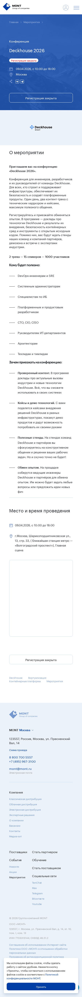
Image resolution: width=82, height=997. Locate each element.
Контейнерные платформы (25, 681)
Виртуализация (37, 677)
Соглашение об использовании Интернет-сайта (37, 944)
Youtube (37, 903)
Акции (13, 871)
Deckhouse (16, 677)
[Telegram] (22, 81)
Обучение (39, 860)
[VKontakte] (17, 81)
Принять (41, 986)
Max (34, 887)
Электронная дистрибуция (25, 809)
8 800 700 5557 (21, 756)
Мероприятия (31, 22)
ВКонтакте (38, 898)
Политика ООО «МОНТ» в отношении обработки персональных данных (38, 950)
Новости (14, 866)
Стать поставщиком (46, 868)
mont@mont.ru (20, 768)
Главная (13, 22)
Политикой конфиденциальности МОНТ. (32, 976)
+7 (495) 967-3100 (22, 761)
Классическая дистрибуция (25, 798)
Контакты (14, 830)
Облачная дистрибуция (23, 804)
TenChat (37, 882)
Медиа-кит (15, 836)
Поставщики (18, 852)
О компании (16, 820)
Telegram (37, 893)
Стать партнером (44, 852)
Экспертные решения (22, 814)
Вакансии (14, 825)
